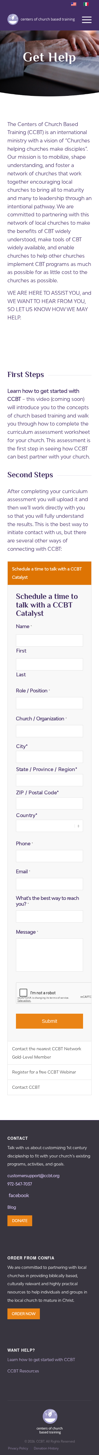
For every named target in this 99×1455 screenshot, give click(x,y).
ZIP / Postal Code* (37, 792)
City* (22, 746)
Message (27, 932)
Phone (24, 843)
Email (23, 871)
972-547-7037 (19, 1184)
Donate (20, 1220)
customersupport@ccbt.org (33, 1175)
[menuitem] (18, 1448)
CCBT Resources (23, 1371)
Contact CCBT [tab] (26, 1087)
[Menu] (84, 19)
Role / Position (33, 690)
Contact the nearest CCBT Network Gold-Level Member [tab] (46, 1052)
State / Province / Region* (46, 769)
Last (21, 674)
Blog (11, 1207)
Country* (26, 815)
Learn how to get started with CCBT (41, 1359)
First (21, 651)
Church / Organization (41, 718)
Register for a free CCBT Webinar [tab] (44, 1072)
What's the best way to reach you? (47, 901)
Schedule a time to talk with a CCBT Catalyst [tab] (47, 573)
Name (24, 626)
